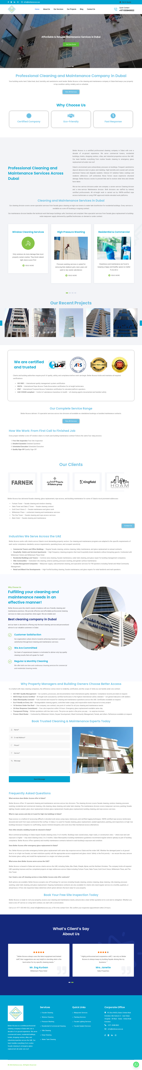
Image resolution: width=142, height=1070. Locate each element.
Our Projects (71, 9)
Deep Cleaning (46, 1035)
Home (37, 9)
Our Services (58, 9)
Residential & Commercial (114, 232)
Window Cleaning (47, 1017)
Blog (81, 9)
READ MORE (29, 265)
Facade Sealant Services (82, 1026)
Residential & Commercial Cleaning (54, 1026)
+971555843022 (126, 10)
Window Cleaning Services (28, 232)
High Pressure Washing (71, 232)
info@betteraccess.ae (115, 1029)
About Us (46, 9)
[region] (71, 41)
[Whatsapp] (136, 1064)
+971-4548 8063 (113, 1025)
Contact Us (91, 9)
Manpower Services (80, 1013)
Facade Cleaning (47, 1013)
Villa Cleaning (46, 1030)
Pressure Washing (48, 1022)
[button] (2, 41)
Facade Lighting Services (82, 1022)
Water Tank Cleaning (49, 1039)
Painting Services (80, 1017)
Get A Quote (126, 2)
